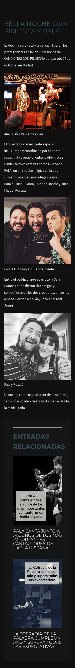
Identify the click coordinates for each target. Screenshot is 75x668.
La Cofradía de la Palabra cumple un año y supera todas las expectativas (37, 640)
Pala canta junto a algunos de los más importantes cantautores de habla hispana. (37, 539)
